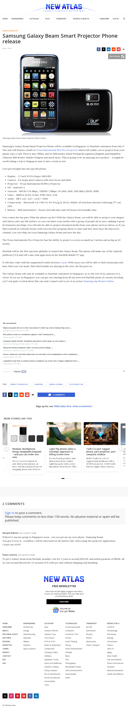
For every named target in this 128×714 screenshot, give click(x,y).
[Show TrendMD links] (124, 371)
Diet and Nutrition (114, 659)
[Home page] (64, 7)
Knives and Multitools (53, 663)
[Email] (124, 49)
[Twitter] (104, 49)
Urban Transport (93, 645)
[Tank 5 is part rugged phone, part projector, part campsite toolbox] (101, 433)
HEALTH (110, 648)
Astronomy (111, 634)
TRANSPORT (61, 18)
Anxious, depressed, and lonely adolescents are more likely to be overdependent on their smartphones (40, 354)
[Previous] (6, 448)
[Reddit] (114, 49)
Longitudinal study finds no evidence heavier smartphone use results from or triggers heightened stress (40, 361)
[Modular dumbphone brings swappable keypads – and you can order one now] (27, 433)
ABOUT (5, 630)
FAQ (4, 663)
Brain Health (112, 656)
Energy (26, 630)
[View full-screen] (122, 56)
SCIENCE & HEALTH (81, 18)
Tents (46, 685)
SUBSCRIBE (104, 18)
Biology (110, 638)
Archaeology (112, 630)
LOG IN (116, 18)
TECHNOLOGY (71, 623)
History (68, 645)
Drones (68, 638)
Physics (110, 645)
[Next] (121, 448)
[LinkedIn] (108, 49)
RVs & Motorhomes (52, 674)
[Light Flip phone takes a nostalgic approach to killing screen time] (64, 433)
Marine (89, 638)
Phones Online (106, 281)
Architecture (28, 627)
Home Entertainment (73, 648)
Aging (109, 652)
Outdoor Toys (50, 634)
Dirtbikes (48, 656)
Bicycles (89, 634)
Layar (64, 262)
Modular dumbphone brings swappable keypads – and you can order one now (26, 453)
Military (26, 641)
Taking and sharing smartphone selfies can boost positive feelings (27, 348)
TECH (47, 18)
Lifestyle (68, 652)
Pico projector (76, 384)
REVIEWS (6, 641)
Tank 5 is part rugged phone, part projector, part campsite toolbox (101, 451)
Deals (67, 677)
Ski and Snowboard (52, 677)
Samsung (89, 281)
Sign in (9, 513)
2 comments (59, 395)
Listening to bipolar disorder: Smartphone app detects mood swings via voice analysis (34, 341)
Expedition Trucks (51, 659)
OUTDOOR (34, 18)
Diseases (110, 667)
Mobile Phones (56, 384)
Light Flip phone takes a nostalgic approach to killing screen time (62, 451)
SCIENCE (110, 627)
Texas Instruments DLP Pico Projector (57, 150)
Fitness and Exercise (115, 663)
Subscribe (64, 601)
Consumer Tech (71, 634)
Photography (70, 663)
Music (67, 656)
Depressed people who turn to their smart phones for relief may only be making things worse (36, 328)
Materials (27, 638)
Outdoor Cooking (51, 667)
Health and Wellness (115, 674)
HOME (5, 18)
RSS (4, 659)
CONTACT (6, 656)
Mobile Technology (10, 31)
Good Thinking (71, 641)
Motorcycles (91, 641)
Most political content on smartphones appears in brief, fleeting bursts (28, 334)
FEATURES (6, 638)
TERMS (5, 648)
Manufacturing (29, 634)
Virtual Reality (70, 674)
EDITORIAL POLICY (10, 634)
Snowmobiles (49, 681)
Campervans (49, 648)
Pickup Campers (50, 670)
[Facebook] (98, 49)
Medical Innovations (115, 670)
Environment (112, 641)
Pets (67, 659)
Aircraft (89, 627)
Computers (69, 630)
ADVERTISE (7, 645)
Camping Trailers (51, 652)
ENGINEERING (17, 18)
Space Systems (29, 648)
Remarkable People (73, 667)
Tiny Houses (49, 638)
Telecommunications (73, 670)
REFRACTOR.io (113, 623)
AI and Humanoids (72, 627)
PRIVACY (6, 652)
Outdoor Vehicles (51, 630)
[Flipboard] (118, 49)
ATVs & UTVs (49, 641)
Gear (46, 627)
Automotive (91, 630)
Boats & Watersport (52, 645)
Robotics (26, 645)
